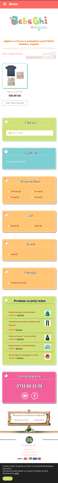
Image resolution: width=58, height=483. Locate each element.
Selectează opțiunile (15, 103)
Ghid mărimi (29, 449)
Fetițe (37, 225)
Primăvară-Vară (17, 283)
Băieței (14, 225)
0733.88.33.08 (30, 387)
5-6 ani (37, 197)
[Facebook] (34, 395)
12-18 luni (15, 191)
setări (16, 473)
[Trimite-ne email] (24, 395)
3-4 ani (37, 191)
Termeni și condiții (29, 452)
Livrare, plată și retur (29, 455)
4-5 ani (14, 197)
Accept (7, 478)
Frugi (13, 254)
